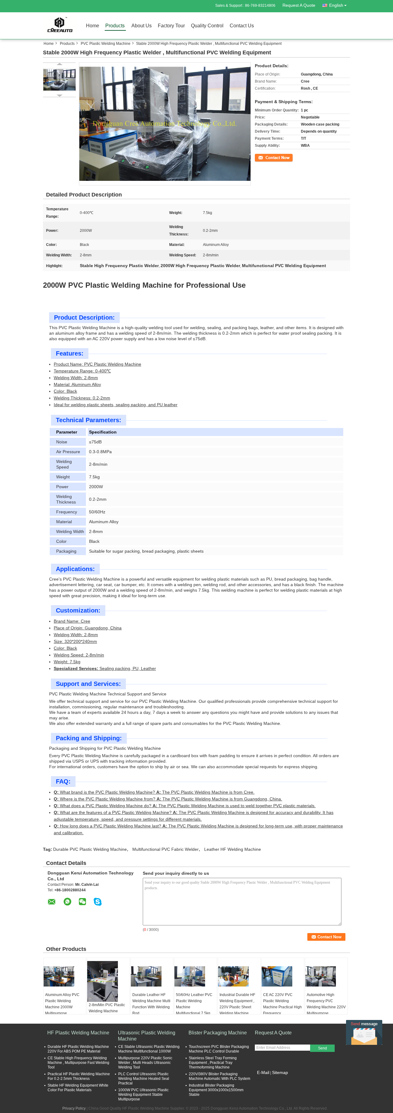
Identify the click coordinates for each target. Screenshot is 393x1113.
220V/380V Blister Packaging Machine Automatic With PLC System (219, 1076)
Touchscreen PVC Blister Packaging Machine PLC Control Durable (219, 1049)
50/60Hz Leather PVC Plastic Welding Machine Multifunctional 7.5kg (194, 1004)
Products (115, 25)
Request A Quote (298, 5)
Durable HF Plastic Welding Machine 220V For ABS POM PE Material (78, 1049)
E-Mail (263, 1072)
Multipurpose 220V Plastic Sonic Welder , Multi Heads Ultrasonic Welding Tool (145, 1062)
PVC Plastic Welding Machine (105, 43)
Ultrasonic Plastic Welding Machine (146, 1035)
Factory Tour (171, 25)
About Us (141, 25)
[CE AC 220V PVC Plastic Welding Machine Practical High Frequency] (283, 976)
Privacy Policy (74, 1108)
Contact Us (242, 25)
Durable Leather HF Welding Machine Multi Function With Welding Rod (151, 1004)
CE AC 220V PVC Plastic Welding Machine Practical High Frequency (282, 1004)
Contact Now (265, 157)
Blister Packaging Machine (218, 1032)
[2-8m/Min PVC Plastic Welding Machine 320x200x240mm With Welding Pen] (108, 981)
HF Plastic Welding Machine (78, 1032)
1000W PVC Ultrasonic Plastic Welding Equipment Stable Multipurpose (143, 1094)
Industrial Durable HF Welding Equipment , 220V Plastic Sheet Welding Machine (237, 1004)
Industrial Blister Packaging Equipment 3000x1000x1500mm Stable (216, 1090)
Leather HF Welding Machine (232, 849)
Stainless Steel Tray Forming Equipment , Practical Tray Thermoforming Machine (213, 1062)
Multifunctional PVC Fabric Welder (165, 849)
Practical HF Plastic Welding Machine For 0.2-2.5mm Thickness (79, 1076)
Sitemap (280, 1072)
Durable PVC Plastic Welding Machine (90, 849)
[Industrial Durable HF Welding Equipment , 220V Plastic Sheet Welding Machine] (239, 976)
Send (322, 1048)
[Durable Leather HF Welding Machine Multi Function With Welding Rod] (152, 976)
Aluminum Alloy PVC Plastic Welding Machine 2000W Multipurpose (62, 1004)
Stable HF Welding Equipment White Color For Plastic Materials (78, 1087)
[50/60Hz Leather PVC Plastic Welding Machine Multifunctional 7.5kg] (195, 976)
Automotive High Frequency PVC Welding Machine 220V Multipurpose (326, 1004)
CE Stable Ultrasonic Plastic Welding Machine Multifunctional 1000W (149, 1049)
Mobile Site (268, 1080)
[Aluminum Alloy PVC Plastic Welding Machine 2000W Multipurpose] (65, 976)
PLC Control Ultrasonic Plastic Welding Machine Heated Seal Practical (143, 1078)
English (336, 5)
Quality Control (207, 25)
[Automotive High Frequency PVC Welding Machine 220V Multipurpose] (326, 976)
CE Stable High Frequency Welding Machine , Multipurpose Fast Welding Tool (78, 1062)
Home (92, 25)
